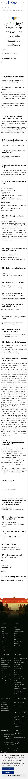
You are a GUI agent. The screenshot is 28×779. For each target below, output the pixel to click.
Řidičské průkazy (4, 708)
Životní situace (8, 7)
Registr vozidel (4, 702)
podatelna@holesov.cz (9, 748)
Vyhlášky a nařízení (5, 635)
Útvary (15, 627)
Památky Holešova (5, 662)
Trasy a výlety (4, 676)
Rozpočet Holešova (5, 648)
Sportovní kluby (4, 664)
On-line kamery (17, 660)
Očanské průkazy (4, 704)
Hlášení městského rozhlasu (20, 658)
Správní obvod (17, 645)
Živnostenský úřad (5, 710)
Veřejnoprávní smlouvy (6, 643)
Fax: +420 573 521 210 (9, 744)
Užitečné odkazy (17, 682)
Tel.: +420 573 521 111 (8, 742)
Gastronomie (4, 672)
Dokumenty (16, 635)
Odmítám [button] (7, 772)
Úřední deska (17, 629)
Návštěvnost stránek (18, 668)
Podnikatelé (3, 637)
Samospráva (3, 627)
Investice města (4, 646)
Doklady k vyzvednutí (19, 662)
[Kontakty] (23, 3)
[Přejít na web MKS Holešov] (20, 743)
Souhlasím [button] (8, 769)
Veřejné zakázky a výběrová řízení (20, 679)
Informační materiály (5, 674)
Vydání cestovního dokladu (8, 522)
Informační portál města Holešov (19, 738)
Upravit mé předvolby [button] (14, 775)
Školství (2, 631)
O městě (2, 629)
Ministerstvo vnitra (6, 508)
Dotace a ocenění (4, 633)
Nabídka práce (17, 672)
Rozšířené (9, 53)
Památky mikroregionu (6, 660)
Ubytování (3, 670)
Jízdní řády (16, 686)
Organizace (3, 639)
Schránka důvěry (18, 666)
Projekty (2, 641)
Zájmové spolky (4, 668)
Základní (3, 53)
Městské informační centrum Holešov (20, 749)
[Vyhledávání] (25, 3)
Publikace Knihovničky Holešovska (6, 679)
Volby (15, 639)
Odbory (15, 633)
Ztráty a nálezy (17, 670)
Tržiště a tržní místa (18, 676)
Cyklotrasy (3, 682)
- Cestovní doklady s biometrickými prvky (13, 509)
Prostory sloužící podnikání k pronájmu (20, 689)
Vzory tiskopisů (6, 257)
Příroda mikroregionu (5, 666)
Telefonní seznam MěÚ (19, 631)
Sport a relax (3, 658)
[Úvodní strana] (2, 7)
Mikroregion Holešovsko (6, 650)
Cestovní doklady (4, 706)
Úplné (15, 53)
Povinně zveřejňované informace (19, 642)
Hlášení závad (17, 664)
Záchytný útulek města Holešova (19, 692)
